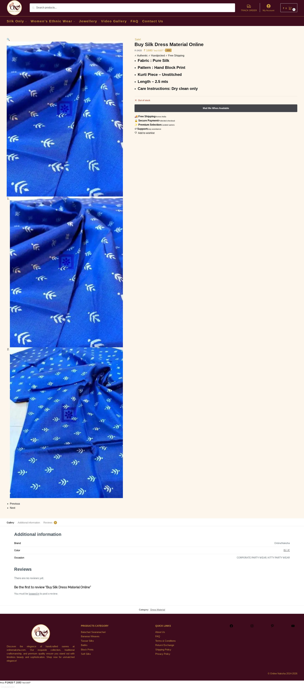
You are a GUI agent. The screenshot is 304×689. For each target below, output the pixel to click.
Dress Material (157, 609)
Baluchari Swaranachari (93, 632)
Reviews (48, 522)
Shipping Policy (163, 649)
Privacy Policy (162, 654)
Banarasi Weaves (90, 636)
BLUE (287, 550)
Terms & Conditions (165, 640)
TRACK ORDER (249, 10)
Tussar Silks (87, 640)
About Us (160, 632)
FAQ (157, 636)
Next (12, 508)
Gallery (10, 522)
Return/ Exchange (164, 645)
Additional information (29, 522)
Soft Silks (86, 654)
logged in (34, 593)
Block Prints (87, 649)
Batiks (84, 645)
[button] (288, 7)
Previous (15, 503)
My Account (268, 10)
